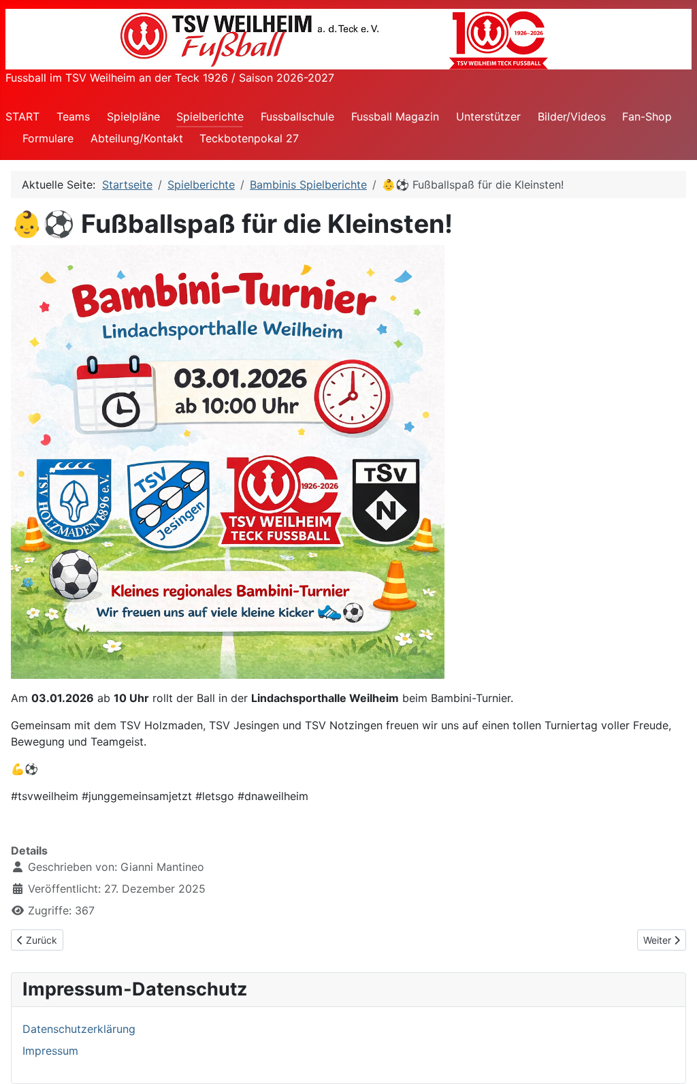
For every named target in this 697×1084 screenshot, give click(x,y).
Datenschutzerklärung (78, 1029)
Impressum (50, 1050)
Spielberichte (210, 116)
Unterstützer (488, 116)
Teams (73, 116)
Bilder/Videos (572, 116)
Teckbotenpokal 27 (249, 138)
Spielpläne (133, 116)
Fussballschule (297, 116)
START (22, 116)
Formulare (48, 138)
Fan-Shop (647, 116)
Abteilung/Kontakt (137, 138)
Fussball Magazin (395, 116)
